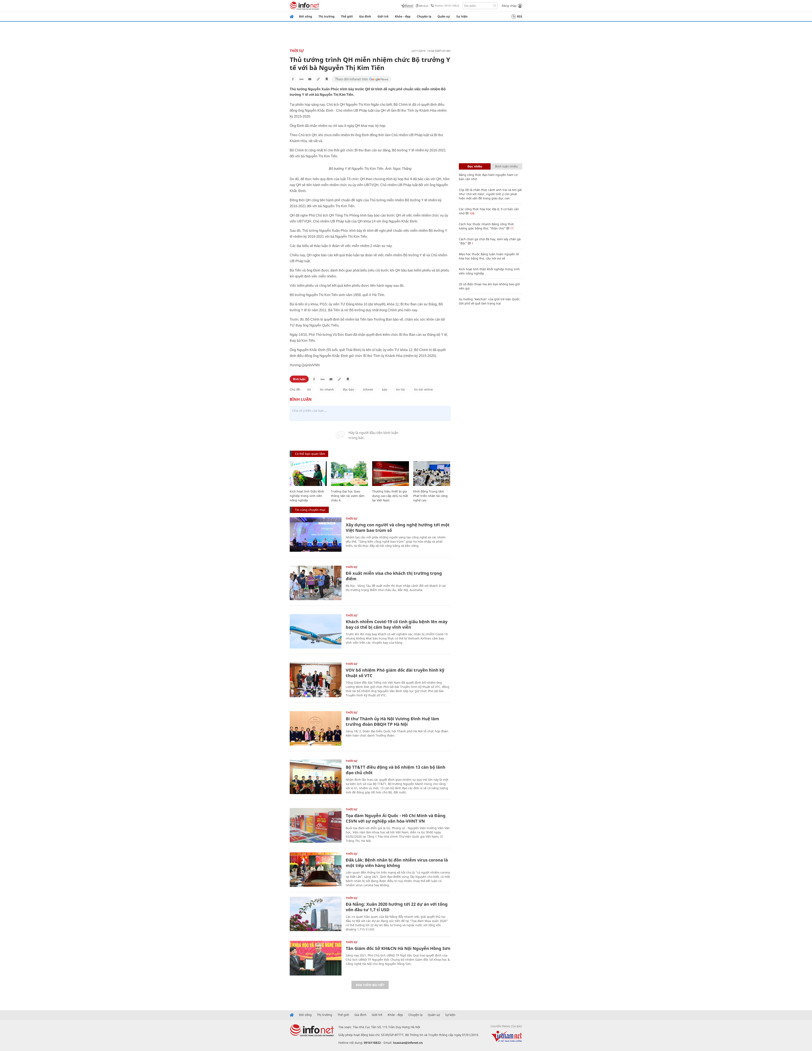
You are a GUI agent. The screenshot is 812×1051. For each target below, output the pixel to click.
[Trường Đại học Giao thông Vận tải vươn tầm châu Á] (349, 473)
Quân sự (444, 16)
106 (472, 213)
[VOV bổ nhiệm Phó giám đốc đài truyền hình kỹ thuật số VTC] (316, 680)
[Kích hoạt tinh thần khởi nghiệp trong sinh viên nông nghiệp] (308, 473)
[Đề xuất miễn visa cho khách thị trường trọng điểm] (316, 583)
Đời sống (305, 16)
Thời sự (297, 50)
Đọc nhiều (475, 166)
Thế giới (347, 16)
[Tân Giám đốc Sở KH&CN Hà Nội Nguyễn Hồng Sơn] (316, 958)
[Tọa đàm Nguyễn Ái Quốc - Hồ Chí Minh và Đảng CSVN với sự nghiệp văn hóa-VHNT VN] (316, 825)
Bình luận (299, 379)
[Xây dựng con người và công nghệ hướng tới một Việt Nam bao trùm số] (316, 534)
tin (309, 389)
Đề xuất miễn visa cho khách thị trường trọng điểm (394, 576)
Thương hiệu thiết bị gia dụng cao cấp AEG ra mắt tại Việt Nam (390, 495)
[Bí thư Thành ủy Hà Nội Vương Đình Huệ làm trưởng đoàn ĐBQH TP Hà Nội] (316, 728)
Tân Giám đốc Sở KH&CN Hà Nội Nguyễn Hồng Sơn (398, 948)
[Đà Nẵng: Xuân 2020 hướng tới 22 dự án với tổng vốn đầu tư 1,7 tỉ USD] (316, 914)
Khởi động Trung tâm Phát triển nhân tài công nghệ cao (430, 495)
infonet (368, 389)
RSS (519, 16)
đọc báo (348, 389)
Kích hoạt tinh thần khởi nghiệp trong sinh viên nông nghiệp (307, 495)
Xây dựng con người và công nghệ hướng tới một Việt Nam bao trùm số (398, 527)
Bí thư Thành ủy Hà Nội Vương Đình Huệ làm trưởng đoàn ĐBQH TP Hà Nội (392, 721)
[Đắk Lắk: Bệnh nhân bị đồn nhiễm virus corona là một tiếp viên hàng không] (316, 869)
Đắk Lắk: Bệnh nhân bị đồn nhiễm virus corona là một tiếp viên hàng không (397, 862)
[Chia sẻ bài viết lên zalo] (301, 79)
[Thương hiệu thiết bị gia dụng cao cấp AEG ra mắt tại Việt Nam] (390, 473)
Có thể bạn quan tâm (310, 454)
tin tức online (423, 389)
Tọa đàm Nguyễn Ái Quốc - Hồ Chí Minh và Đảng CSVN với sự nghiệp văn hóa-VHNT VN (396, 818)
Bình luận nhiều (506, 166)
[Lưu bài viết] (327, 79)
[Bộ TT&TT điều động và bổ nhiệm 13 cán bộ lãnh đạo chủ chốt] (316, 777)
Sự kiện (462, 16)
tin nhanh (327, 389)
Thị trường (326, 16)
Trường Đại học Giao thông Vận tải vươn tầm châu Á (347, 495)
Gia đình (365, 16)
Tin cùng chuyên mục (310, 510)
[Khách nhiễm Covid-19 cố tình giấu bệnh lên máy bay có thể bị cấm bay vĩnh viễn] (316, 631)
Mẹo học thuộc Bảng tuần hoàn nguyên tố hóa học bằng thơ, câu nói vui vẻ (489, 256)
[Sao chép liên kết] (318, 79)
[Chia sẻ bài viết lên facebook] (293, 79)
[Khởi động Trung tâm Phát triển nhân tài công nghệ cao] (431, 473)
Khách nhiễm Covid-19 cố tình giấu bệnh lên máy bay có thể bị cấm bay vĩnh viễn (396, 624)
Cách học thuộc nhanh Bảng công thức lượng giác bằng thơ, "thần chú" (486, 226)
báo (384, 389)
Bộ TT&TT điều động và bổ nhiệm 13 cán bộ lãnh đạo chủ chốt (395, 769)
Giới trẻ (382, 16)
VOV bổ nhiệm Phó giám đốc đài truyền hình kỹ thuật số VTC (395, 672)
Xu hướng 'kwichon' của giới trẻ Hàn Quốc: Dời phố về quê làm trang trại (489, 301)
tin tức (400, 389)
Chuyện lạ (424, 16)
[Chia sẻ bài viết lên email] (310, 79)
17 (511, 228)
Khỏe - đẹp (402, 16)
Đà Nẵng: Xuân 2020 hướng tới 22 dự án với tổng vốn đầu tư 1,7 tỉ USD (397, 906)
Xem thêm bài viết (370, 985)
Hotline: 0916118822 (447, 5)
